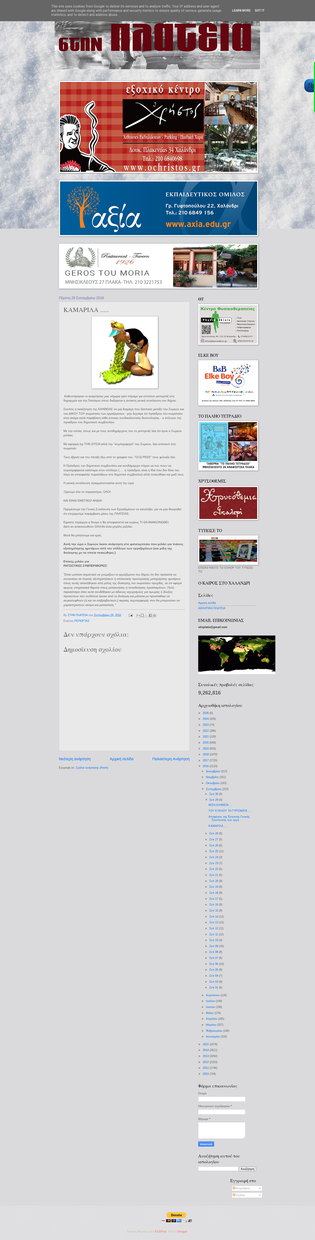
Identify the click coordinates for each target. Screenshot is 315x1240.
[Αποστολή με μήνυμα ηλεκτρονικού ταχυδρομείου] (138, 615)
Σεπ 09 (214, 946)
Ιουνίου (211, 1007)
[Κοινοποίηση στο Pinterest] (154, 615)
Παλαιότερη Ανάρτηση (171, 759)
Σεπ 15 (214, 910)
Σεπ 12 (214, 928)
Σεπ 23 (214, 863)
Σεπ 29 (214, 799)
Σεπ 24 (214, 857)
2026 (206, 713)
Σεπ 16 (214, 904)
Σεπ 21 (214, 875)
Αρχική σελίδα (122, 759)
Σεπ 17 (214, 898)
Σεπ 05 (214, 969)
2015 (206, 1044)
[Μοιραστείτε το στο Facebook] (150, 615)
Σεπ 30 (214, 794)
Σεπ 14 (214, 916)
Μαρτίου (211, 1024)
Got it (260, 10)
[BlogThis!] (142, 615)
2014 (206, 1050)
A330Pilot (160, 1231)
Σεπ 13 (214, 922)
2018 (206, 754)
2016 (206, 766)
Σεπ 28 (214, 833)
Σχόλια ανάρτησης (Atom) (92, 767)
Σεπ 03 (214, 981)
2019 (206, 748)
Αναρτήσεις (242, 1188)
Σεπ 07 (214, 958)
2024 (206, 718)
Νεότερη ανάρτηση (75, 759)
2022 (206, 730)
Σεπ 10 (214, 940)
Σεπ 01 (214, 987)
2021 (206, 736)
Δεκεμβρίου (213, 771)
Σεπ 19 (214, 886)
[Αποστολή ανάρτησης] (131, 615)
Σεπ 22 (214, 869)
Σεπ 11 (214, 934)
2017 (206, 760)
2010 (206, 1073)
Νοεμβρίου (213, 777)
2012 (206, 1062)
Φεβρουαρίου (214, 1030)
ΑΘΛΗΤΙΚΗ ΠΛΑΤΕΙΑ (211, 608)
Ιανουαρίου (213, 1036)
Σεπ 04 (214, 975)
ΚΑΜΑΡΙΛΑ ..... (218, 826)
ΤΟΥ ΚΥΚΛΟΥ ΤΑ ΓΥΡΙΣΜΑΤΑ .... (229, 810)
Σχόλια (240, 1195)
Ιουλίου (211, 1001)
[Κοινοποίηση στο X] (146, 615)
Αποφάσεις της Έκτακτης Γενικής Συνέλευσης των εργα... (229, 818)
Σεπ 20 (214, 881)
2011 (206, 1067)
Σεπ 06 (214, 964)
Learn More (241, 10)
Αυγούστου (213, 995)
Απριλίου (212, 1018)
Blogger (182, 1231)
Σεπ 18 (214, 892)
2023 (206, 724)
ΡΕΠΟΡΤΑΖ (81, 620)
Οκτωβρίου (213, 783)
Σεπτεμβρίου (214, 789)
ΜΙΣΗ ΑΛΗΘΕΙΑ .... (220, 805)
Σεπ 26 (214, 845)
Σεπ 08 (214, 952)
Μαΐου (210, 1013)
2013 (206, 1056)
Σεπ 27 (214, 839)
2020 (206, 742)
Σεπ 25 (214, 851)
